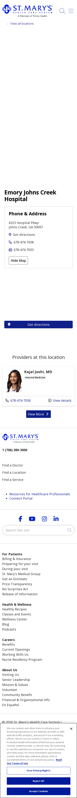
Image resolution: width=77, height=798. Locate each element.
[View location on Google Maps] (38, 294)
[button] (71, 9)
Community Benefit (17, 695)
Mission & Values (15, 685)
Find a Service (12, 479)
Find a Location (14, 472)
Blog (5, 624)
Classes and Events (16, 614)
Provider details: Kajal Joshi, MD (38, 386)
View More (39, 415)
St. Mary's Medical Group (21, 574)
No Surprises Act (15, 589)
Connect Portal (20, 498)
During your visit (15, 569)
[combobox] (38, 530)
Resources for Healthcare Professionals (39, 494)
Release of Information (19, 594)
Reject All (38, 781)
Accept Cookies (38, 791)
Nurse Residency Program (22, 659)
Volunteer (9, 690)
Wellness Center (14, 619)
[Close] (71, 729)
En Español (10, 705)
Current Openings (16, 649)
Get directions (24, 234)
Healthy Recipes (14, 609)
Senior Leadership (16, 679)
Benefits (8, 644)
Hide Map (18, 260)
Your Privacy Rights (38, 770)
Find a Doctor (12, 465)
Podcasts (9, 629)
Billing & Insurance (16, 559)
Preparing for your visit (20, 564)
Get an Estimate (14, 579)
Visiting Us (10, 674)
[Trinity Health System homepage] (27, 16)
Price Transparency (17, 584)
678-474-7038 (24, 242)
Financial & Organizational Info (26, 700)
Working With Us (15, 654)
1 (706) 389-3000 (14, 450)
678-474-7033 (24, 250)
